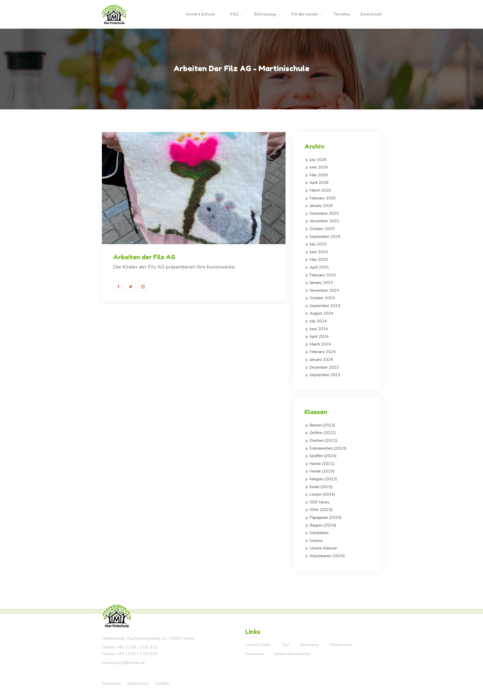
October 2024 (322, 298)
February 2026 (322, 198)
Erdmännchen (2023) (327, 448)
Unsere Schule (200, 14)
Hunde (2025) (322, 471)
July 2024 (318, 321)
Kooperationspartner (292, 654)
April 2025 (319, 267)
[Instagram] (143, 286)
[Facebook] (118, 286)
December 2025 (324, 213)
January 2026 (321, 205)
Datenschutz (138, 683)
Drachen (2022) (323, 440)
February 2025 (322, 275)
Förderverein (304, 14)
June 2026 (318, 167)
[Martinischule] (134, 14)
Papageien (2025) (325, 517)
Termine (341, 14)
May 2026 (318, 175)
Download (370, 14)
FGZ (234, 14)
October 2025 (322, 229)
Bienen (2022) (322, 425)
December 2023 (324, 367)
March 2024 (320, 344)
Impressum (111, 683)
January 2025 (321, 282)
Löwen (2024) (322, 494)
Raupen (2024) (322, 525)
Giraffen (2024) (323, 456)
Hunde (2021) (322, 463)
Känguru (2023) (323, 479)
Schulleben (319, 533)
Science (316, 540)
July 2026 (318, 159)
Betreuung (265, 14)
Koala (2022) (321, 487)
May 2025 (318, 259)
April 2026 (319, 182)
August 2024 (321, 313)
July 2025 (318, 244)
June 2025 (318, 252)
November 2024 (324, 290)
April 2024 (319, 336)
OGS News (319, 502)
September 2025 (324, 236)
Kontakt (162, 683)
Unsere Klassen (323, 548)
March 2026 (320, 190)
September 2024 (324, 306)
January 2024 (321, 359)
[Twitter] (131, 286)
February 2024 (322, 352)
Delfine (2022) (322, 433)
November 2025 (324, 221)
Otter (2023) (321, 509)
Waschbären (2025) (327, 556)
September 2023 (324, 375)
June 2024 (318, 329)
